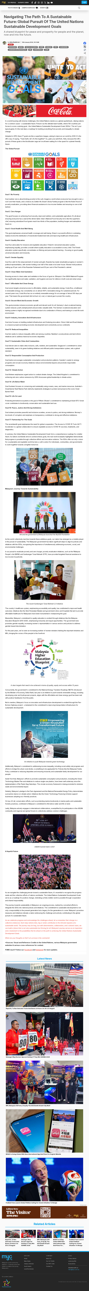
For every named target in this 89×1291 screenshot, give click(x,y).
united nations (38, 49)
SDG (55, 47)
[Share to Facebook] (84, 43)
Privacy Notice (72, 1258)
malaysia (48, 47)
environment (12, 47)
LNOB (41, 47)
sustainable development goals (17, 49)
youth (46, 49)
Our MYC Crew (50, 1263)
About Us (48, 1258)
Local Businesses (29, 1269)
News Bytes (27, 1261)
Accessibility (71, 1263)
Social (10, 44)
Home (25, 1258)
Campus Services (29, 1263)
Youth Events (27, 1266)
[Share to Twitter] (84, 46)
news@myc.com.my (73, 1269)
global (21, 47)
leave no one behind (31, 47)
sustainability (63, 47)
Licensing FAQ (72, 1261)
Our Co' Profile (50, 1261)
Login (84, 2)
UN (30, 49)
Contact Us (49, 1266)
